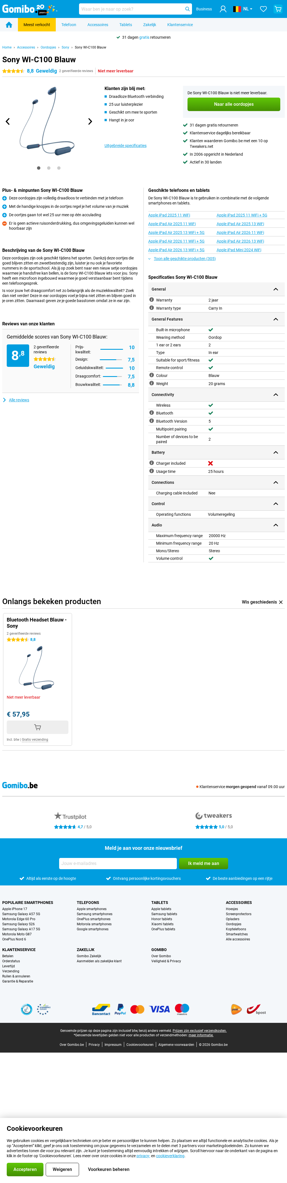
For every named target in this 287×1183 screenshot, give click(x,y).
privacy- (143, 1156)
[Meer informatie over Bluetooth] (151, 412)
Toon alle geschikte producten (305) (185, 258)
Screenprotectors (238, 914)
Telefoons (88, 902)
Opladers (232, 919)
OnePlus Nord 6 (14, 939)
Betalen (7, 956)
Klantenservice (180, 24)
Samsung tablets (164, 914)
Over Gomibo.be (72, 1045)
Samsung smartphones (94, 914)
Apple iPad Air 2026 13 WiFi (240, 241)
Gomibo (159, 949)
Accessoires (97, 24)
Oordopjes (48, 47)
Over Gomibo (161, 956)
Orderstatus (11, 961)
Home (6, 47)
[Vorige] (7, 121)
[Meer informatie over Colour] (151, 375)
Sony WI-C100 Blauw (90, 47)
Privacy (94, 1045)
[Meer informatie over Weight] (151, 383)
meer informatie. (201, 1035)
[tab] (38, 168)
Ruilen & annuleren (16, 976)
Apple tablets (161, 909)
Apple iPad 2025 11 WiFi (169, 215)
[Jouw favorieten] (263, 9)
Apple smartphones (92, 909)
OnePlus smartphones (93, 919)
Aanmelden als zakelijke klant (99, 961)
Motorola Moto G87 (17, 934)
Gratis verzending (35, 740)
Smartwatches (237, 934)
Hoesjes (232, 909)
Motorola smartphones (94, 924)
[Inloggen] (223, 9)
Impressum (113, 1045)
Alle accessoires (238, 939)
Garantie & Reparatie (17, 981)
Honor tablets (161, 919)
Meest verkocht (37, 24)
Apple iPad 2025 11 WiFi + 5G (242, 215)
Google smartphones (92, 929)
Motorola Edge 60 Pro (18, 919)
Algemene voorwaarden (176, 1045)
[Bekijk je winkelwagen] (278, 9)
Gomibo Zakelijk (89, 956)
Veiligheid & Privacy (166, 961)
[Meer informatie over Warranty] (151, 299)
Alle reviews (19, 400)
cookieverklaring (170, 1156)
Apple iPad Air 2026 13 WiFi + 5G (176, 250)
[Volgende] (90, 121)
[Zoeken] (187, 8)
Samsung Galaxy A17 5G (21, 929)
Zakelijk (149, 24)
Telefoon (68, 24)
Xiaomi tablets (162, 924)
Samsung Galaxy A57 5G (21, 914)
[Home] (9, 24)
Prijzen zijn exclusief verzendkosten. (200, 1031)
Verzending (10, 971)
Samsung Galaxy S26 (18, 924)
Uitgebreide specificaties (126, 145)
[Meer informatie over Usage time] (151, 471)
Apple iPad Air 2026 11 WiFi (240, 232)
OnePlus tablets (163, 929)
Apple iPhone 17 (14, 909)
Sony (65, 47)
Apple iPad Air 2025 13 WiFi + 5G (176, 232)
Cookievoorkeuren (140, 1045)
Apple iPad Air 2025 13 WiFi (240, 224)
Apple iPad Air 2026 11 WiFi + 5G (176, 241)
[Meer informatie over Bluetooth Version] (151, 420)
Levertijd (8, 966)
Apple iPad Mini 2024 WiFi (239, 250)
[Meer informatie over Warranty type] (151, 307)
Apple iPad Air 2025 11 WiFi (172, 224)
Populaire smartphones (27, 902)
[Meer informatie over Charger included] (151, 463)
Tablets (125, 24)
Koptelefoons (236, 929)
